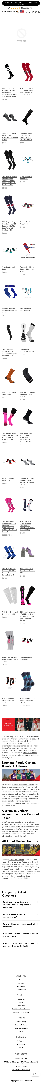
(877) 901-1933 (21, 1066)
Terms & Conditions (21, 1028)
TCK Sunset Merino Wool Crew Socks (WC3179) (27, 700)
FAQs (21, 1031)
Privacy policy (21, 1022)
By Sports (21, 986)
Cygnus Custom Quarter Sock (26, 309)
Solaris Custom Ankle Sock (8, 480)
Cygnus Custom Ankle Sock (26, 178)
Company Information (21, 1012)
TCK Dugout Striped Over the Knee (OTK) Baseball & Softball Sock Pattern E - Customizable (10, 226)
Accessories (21, 989)
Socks (21, 980)
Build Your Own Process (21, 1009)
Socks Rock (10, 750)
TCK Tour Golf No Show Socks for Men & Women (27, 571)
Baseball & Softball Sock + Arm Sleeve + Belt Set (9, 310)
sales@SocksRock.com (21, 1070)
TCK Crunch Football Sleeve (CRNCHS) (10, 613)
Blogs (21, 1002)
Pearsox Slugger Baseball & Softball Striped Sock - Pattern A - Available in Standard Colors (9, 93)
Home (11, 45)
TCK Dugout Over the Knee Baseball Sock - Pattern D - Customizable (26, 92)
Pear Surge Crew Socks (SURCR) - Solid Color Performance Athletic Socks (26, 437)
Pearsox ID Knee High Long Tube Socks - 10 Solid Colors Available (26, 137)
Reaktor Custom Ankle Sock (26, 223)
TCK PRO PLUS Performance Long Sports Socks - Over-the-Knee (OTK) (9, 352)
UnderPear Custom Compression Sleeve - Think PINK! (10, 659)
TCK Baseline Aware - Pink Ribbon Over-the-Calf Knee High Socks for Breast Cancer (27, 616)
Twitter (21, 1047)
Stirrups (21, 983)
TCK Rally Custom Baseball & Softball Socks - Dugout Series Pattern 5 (9, 572)
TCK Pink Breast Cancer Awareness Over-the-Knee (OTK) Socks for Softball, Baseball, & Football (9, 527)
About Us (21, 999)
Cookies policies (21, 1025)
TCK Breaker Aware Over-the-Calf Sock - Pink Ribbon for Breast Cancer (10, 436)
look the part (21, 836)
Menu (4, 11)
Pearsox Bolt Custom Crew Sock (27, 350)
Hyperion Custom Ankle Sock (26, 658)
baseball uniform (17, 796)
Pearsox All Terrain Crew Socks (9, 393)
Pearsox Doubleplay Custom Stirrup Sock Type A (27, 269)
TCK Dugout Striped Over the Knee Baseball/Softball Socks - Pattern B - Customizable (9, 181)
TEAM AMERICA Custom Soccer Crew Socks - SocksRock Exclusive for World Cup (27, 526)
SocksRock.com (21, 1058)
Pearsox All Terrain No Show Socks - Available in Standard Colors (27, 482)
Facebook (21, 1044)
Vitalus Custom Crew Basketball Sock (8, 700)
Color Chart (21, 1005)
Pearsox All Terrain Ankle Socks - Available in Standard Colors (10, 137)
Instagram (21, 1041)
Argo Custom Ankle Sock (9, 268)
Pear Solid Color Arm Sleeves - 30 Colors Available (27, 394)
